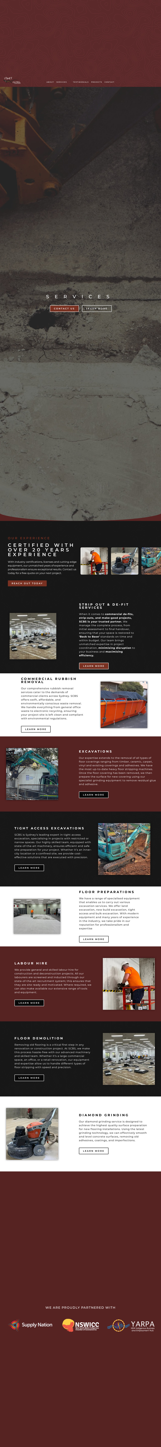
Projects (96, 82)
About (50, 82)
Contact (109, 82)
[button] (63, 82)
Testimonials (81, 82)
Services (61, 82)
